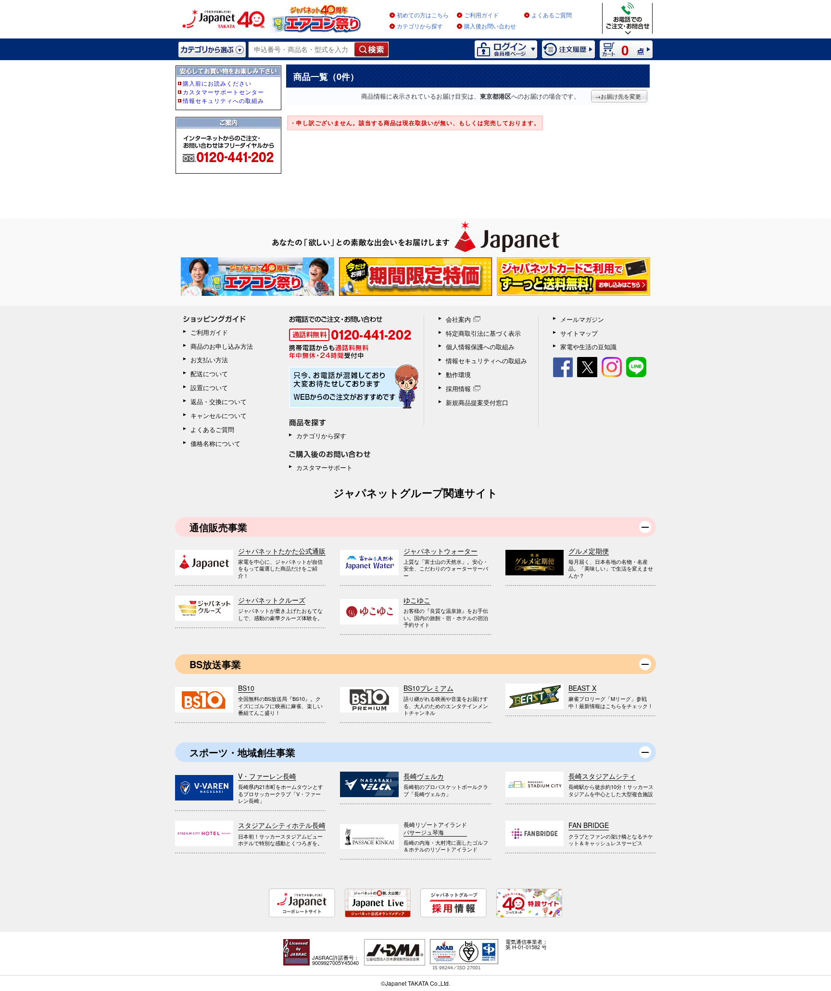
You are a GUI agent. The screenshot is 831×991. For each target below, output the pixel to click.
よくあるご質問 (551, 15)
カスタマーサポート (324, 467)
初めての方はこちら (423, 15)
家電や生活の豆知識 (588, 346)
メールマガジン (582, 319)
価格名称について (215, 443)
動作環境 (458, 374)
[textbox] (301, 49)
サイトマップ (579, 333)
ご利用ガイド (481, 15)
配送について (209, 373)
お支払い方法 (209, 359)
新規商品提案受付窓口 (477, 402)
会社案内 (458, 319)
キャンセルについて (218, 415)
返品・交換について (218, 401)
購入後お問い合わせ (490, 26)
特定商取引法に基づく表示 (483, 333)
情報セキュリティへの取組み (486, 360)
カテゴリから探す (420, 26)
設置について (209, 387)
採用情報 (458, 388)
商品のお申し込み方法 (221, 346)
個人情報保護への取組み (480, 346)
